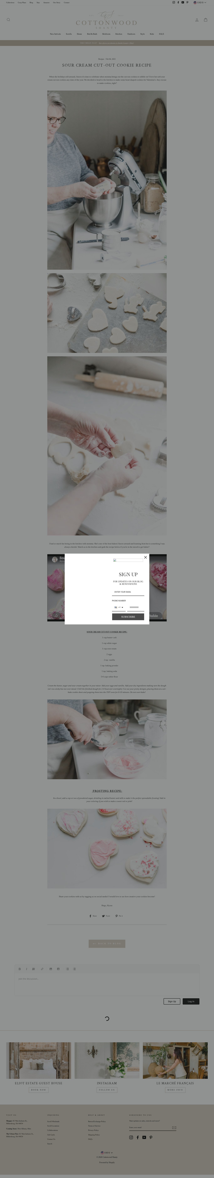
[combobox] (119, 607)
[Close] (145, 557)
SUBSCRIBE (128, 616)
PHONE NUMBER (119, 600)
